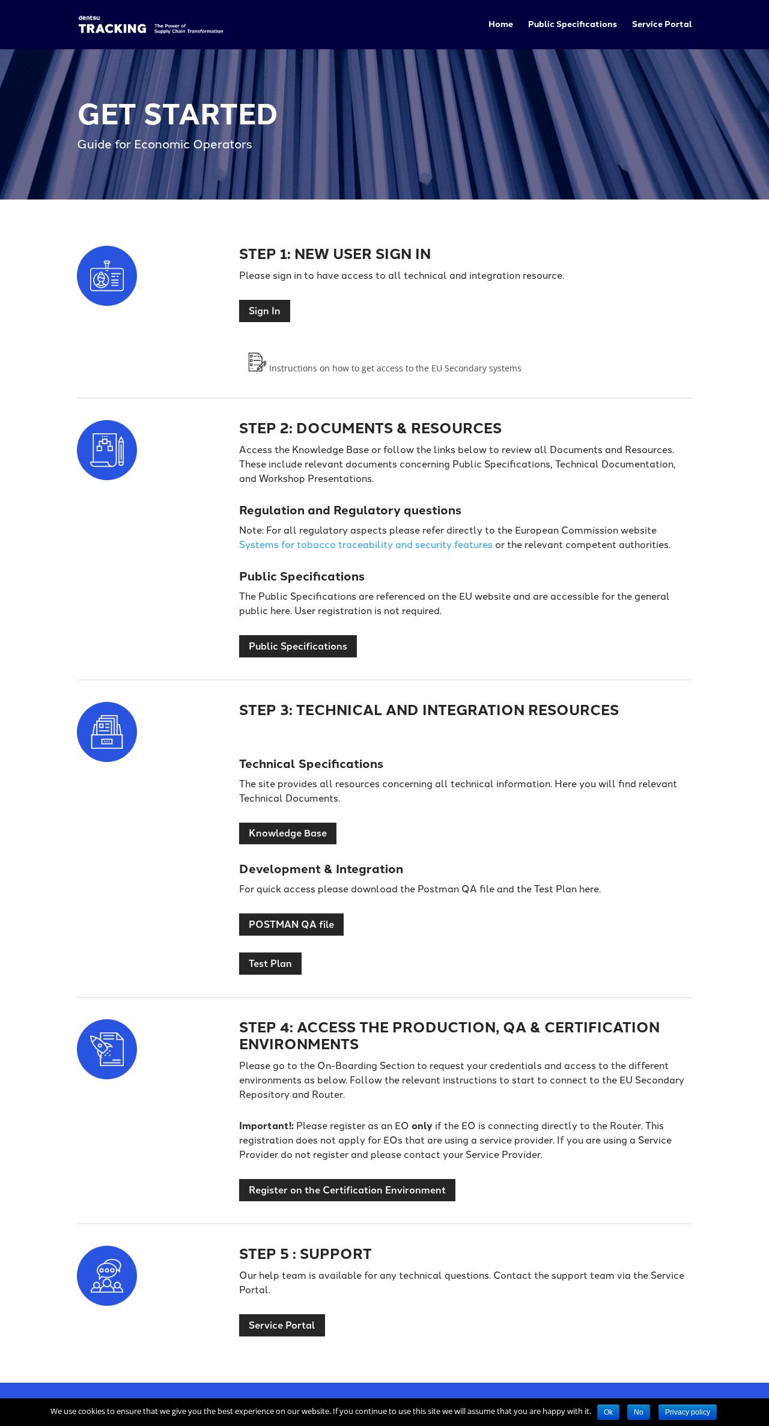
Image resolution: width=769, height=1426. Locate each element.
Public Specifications (572, 24)
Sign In (265, 311)
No (638, 1412)
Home (500, 24)
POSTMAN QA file (291, 924)
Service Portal (662, 24)
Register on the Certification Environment (347, 1190)
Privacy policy (687, 1412)
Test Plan (270, 963)
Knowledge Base (288, 833)
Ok (608, 1412)
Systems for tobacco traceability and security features (367, 544)
